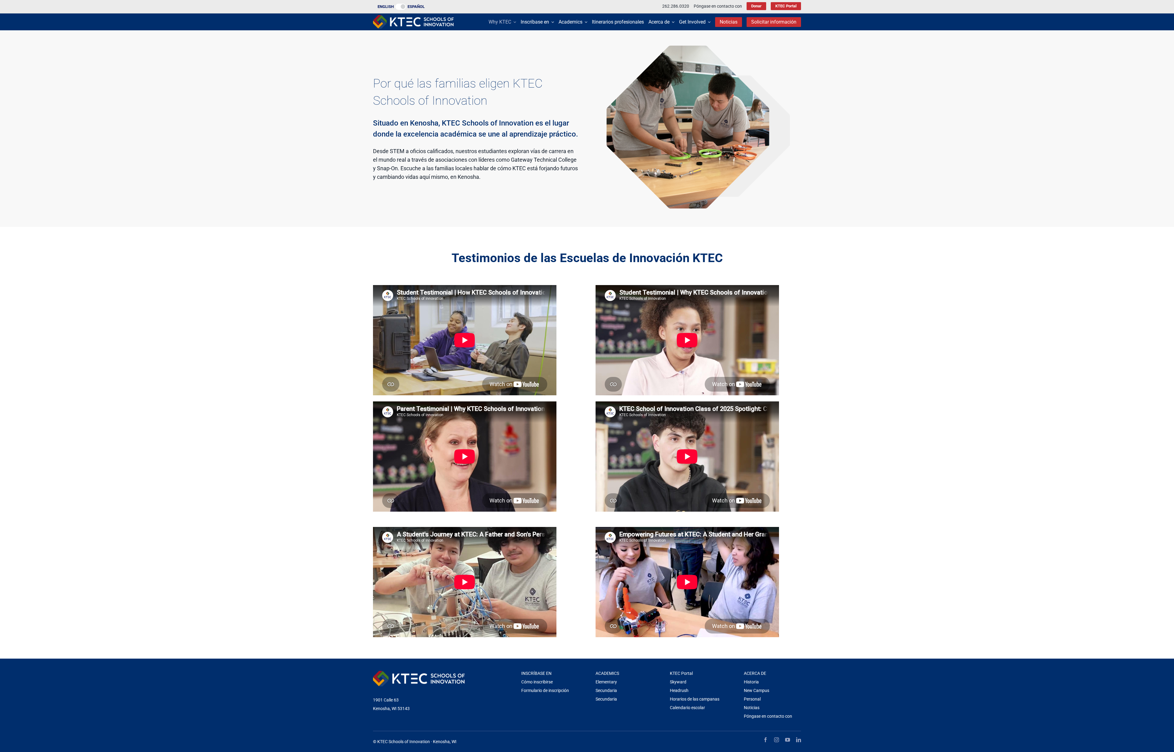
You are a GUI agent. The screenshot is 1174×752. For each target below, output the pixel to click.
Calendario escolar (687, 707)
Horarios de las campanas (694, 699)
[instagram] (776, 739)
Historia (751, 681)
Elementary (606, 681)
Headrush (679, 690)
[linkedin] (798, 739)
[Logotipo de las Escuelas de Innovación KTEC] (413, 17)
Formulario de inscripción (545, 690)
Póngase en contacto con (768, 716)
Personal (752, 699)
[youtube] (787, 739)
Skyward (678, 681)
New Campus (756, 690)
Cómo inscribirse (537, 681)
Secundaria (606, 690)
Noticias (751, 707)
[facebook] (765, 739)
